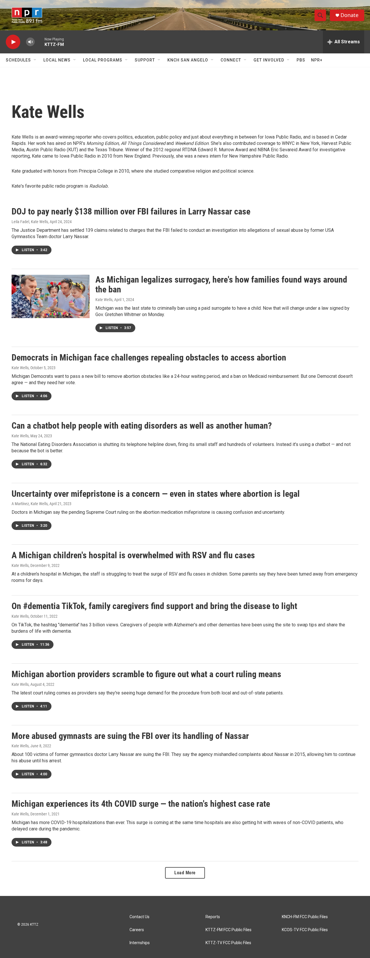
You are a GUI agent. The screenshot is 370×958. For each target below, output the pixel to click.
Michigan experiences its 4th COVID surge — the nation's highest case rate (141, 804)
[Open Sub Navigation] (35, 60)
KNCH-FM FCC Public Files (305, 917)
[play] (13, 42)
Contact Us (139, 917)
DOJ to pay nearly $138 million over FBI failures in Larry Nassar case (131, 211)
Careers (137, 930)
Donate (349, 15)
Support (145, 60)
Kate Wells (103, 299)
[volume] (30, 42)
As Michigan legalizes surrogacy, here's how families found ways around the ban (221, 284)
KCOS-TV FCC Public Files (305, 930)
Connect (231, 60)
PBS (301, 60)
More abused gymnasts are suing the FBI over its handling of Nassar (130, 736)
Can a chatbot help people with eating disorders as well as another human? (142, 426)
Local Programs (102, 60)
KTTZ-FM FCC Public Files (228, 930)
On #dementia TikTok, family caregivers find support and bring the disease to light (154, 606)
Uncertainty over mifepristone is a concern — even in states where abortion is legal (156, 494)
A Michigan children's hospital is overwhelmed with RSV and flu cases (133, 555)
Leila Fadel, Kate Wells (30, 221)
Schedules (18, 60)
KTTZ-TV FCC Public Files (228, 943)
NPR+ (317, 60)
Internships (140, 943)
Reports (213, 917)
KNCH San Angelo (187, 60)
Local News (57, 60)
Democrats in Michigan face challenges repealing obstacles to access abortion (149, 357)
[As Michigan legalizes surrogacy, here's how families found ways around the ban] (51, 296)
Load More (185, 872)
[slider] (39, 42)
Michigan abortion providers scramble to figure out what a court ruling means (146, 674)
